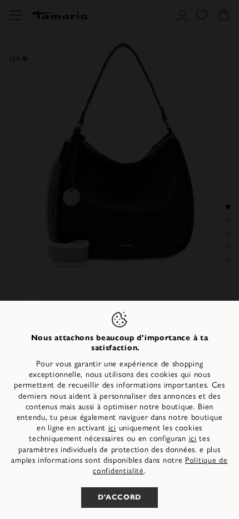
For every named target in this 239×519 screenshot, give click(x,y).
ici (112, 428)
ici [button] (193, 438)
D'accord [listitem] (119, 497)
